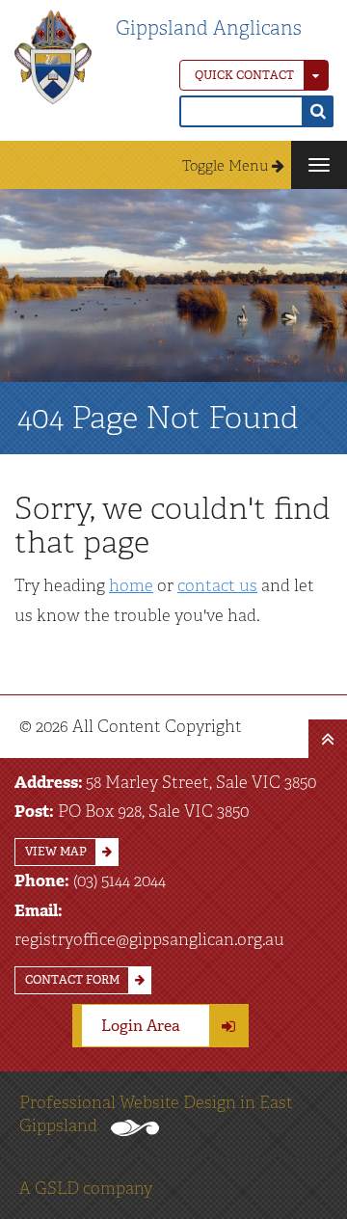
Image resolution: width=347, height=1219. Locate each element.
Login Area (140, 1026)
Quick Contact (244, 75)
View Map (56, 851)
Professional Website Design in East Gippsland (156, 1114)
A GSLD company (85, 1188)
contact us (217, 585)
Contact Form (72, 980)
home (131, 585)
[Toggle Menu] (319, 165)
